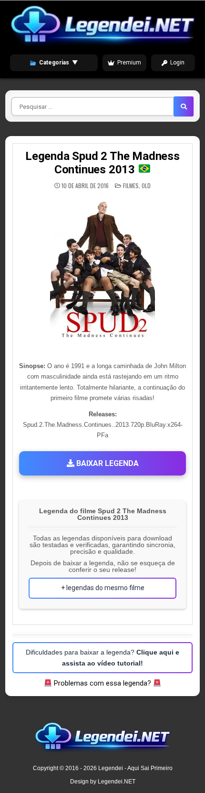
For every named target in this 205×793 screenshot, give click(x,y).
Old (146, 185)
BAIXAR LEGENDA (106, 463)
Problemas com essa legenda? (102, 683)
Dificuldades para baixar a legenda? (102, 657)
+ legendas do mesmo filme (102, 588)
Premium (129, 62)
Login (177, 62)
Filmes (131, 185)
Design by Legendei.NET (102, 781)
